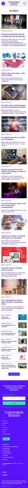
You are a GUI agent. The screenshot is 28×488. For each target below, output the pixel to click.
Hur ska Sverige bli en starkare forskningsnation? (9, 333)
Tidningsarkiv (7, 453)
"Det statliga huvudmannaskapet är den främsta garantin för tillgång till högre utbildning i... (13, 308)
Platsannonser (7, 434)
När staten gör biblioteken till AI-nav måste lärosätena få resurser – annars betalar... (13, 143)
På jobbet (5, 427)
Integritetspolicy (8, 457)
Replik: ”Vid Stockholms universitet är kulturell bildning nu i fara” (9, 367)
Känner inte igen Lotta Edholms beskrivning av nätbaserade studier (13, 171)
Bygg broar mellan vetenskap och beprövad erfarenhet (13, 237)
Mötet (4, 425)
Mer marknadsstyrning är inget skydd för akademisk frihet (12, 302)
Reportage (5, 423)
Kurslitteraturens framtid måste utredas (11, 269)
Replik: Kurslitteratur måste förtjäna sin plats (9, 342)
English (5, 459)
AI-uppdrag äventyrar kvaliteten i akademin (13, 138)
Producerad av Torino (6, 486)
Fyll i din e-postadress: (9, 394)
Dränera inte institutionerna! (5, 317)
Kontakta (6, 444)
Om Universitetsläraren (10, 446)
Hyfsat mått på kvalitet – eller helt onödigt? (13, 74)
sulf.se (4, 472)
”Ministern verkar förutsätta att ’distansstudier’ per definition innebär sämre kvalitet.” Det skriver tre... (12, 177)
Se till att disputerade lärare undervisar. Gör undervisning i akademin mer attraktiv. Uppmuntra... (13, 242)
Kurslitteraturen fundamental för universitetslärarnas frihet (13, 106)
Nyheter (3, 30)
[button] (25, 3)
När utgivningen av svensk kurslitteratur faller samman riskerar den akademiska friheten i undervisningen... (13, 111)
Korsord (5, 455)
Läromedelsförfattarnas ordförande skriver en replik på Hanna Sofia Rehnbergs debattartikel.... (13, 274)
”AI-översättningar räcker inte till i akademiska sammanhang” (13, 205)
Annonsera (6, 448)
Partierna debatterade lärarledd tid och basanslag (13, 35)
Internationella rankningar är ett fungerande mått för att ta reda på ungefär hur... (12, 79)
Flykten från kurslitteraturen (5, 358)
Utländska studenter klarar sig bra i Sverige (8, 350)
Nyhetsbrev (6, 451)
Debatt (3, 102)
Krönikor (3, 323)
